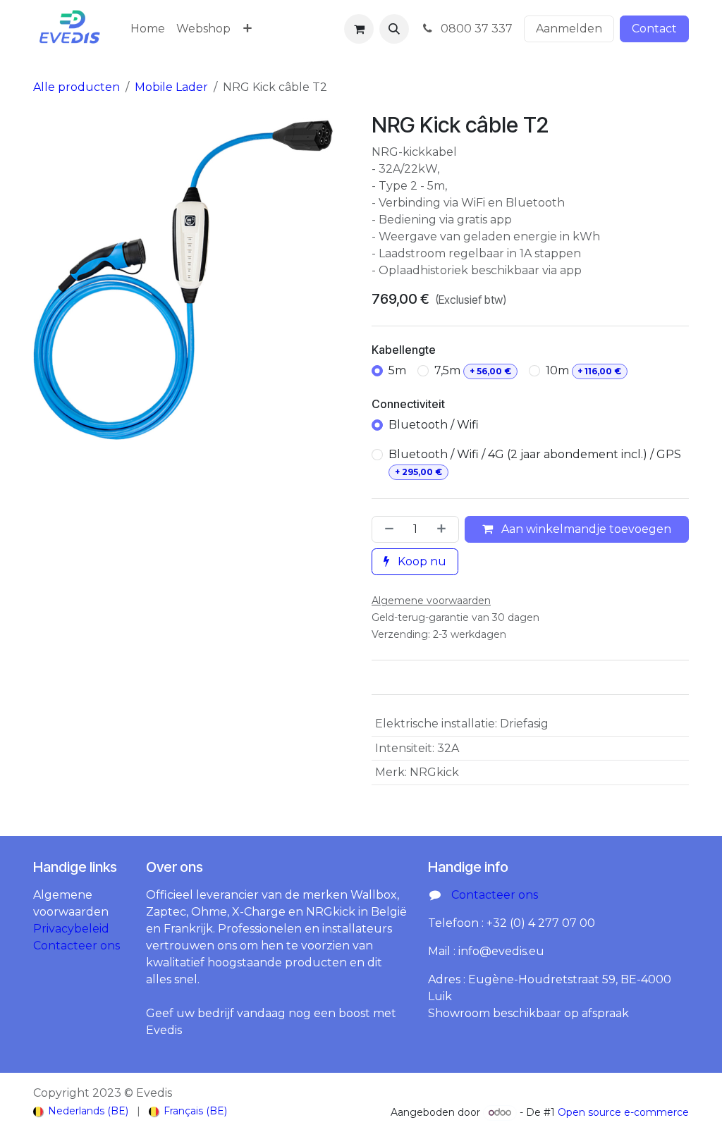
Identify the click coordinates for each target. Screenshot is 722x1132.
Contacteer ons (76, 945)
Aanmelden (569, 28)
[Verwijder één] (386, 529)
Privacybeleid (71, 928)
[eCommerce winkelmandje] (359, 29)
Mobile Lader (171, 87)
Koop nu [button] (420, 561)
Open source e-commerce (623, 1112)
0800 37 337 (475, 28)
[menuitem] (148, 29)
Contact (654, 28)
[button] (394, 29)
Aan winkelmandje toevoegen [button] (584, 529)
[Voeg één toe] (444, 529)
